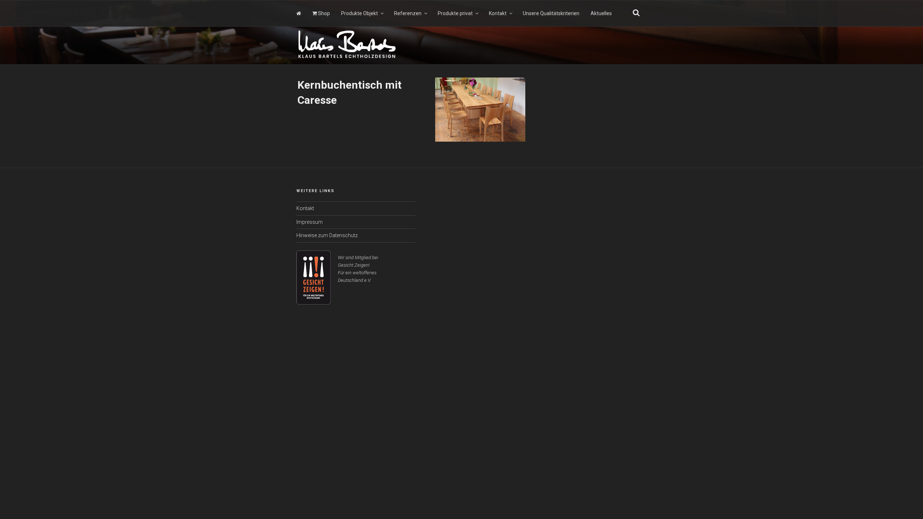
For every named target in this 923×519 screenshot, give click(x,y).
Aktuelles (601, 13)
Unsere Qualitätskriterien (551, 13)
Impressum (309, 222)
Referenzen (407, 13)
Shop (323, 13)
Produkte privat (455, 13)
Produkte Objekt (359, 13)
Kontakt (498, 13)
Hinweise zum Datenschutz (327, 235)
